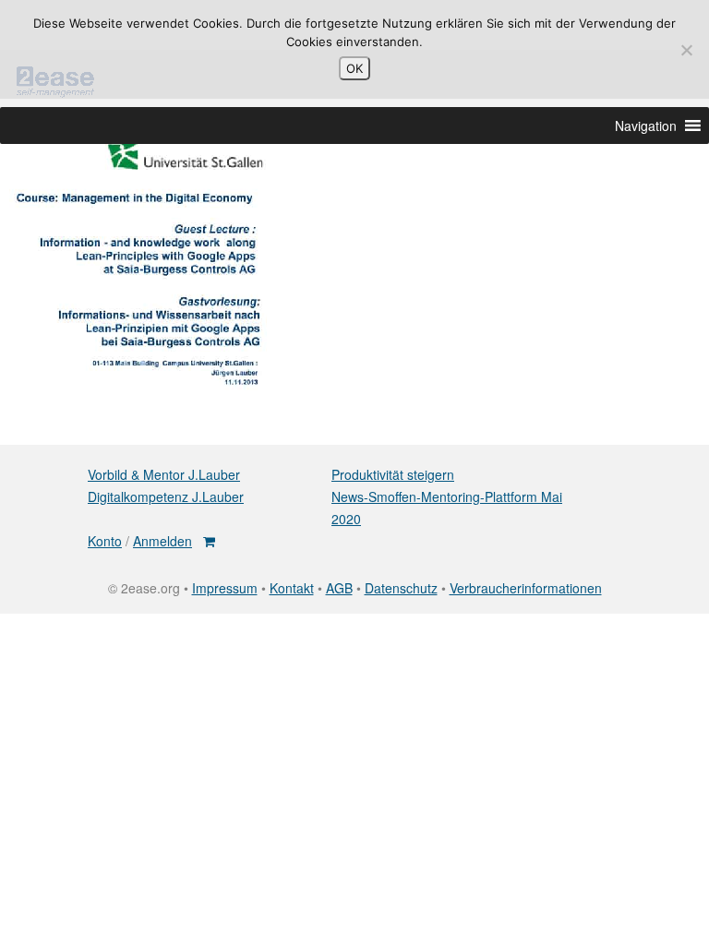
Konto (105, 541)
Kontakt (292, 588)
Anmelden (162, 541)
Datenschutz (401, 588)
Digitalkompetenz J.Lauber (166, 496)
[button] (646, 125)
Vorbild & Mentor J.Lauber (164, 474)
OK (354, 68)
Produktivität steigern (392, 474)
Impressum (225, 588)
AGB (339, 588)
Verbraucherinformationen (526, 588)
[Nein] (686, 50)
